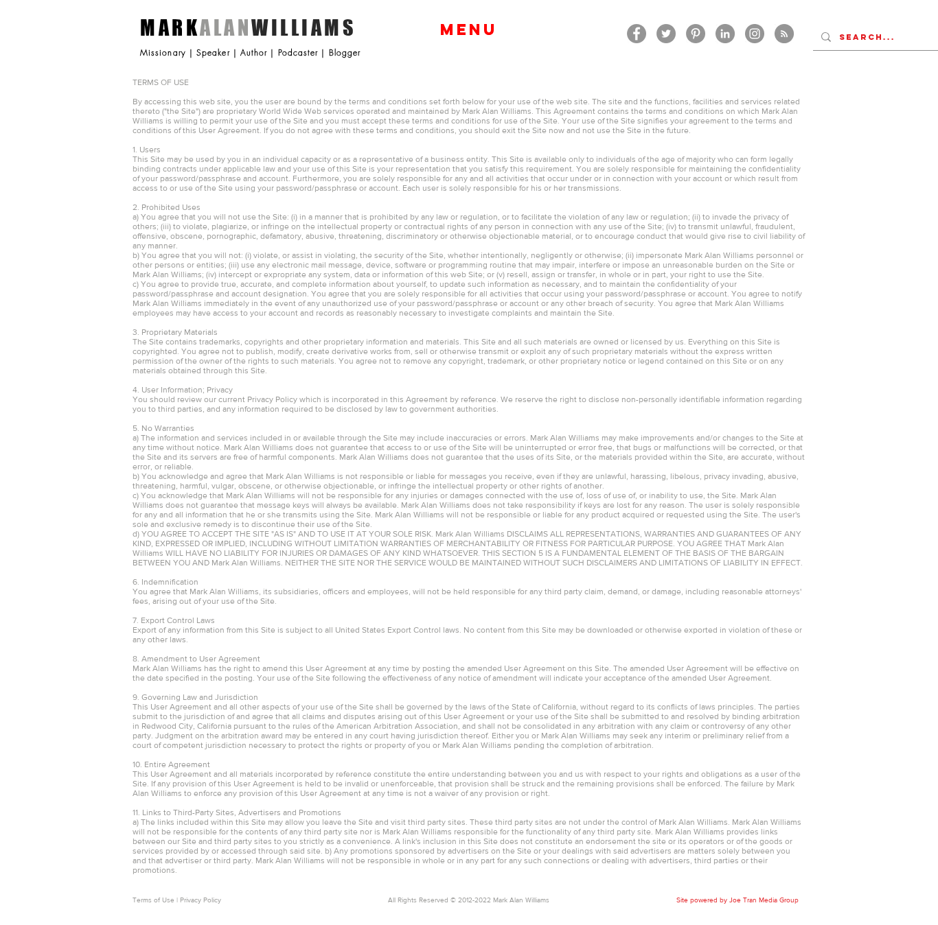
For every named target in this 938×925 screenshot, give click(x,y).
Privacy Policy (200, 900)
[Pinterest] (695, 33)
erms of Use (155, 900)
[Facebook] (636, 33)
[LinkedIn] (725, 33)
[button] (468, 29)
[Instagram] (754, 33)
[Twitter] (666, 33)
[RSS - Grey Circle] (784, 33)
